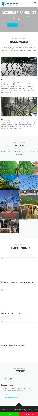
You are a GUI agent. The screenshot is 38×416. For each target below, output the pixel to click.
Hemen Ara (12, 25)
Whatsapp (24, 25)
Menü (35, 3)
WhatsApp (10, 414)
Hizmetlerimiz (19, 355)
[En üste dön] (19, 405)
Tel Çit (3, 278)
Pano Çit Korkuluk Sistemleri (13, 345)
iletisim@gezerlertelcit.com (11, 397)
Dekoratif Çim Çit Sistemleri (13, 313)
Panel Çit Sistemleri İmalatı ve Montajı (17, 282)
